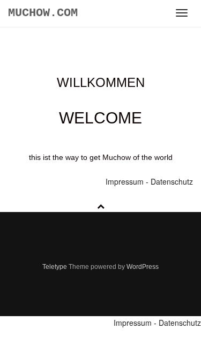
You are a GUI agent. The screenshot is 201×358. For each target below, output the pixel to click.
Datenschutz (172, 181)
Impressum (126, 181)
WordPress (142, 267)
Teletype (54, 267)
